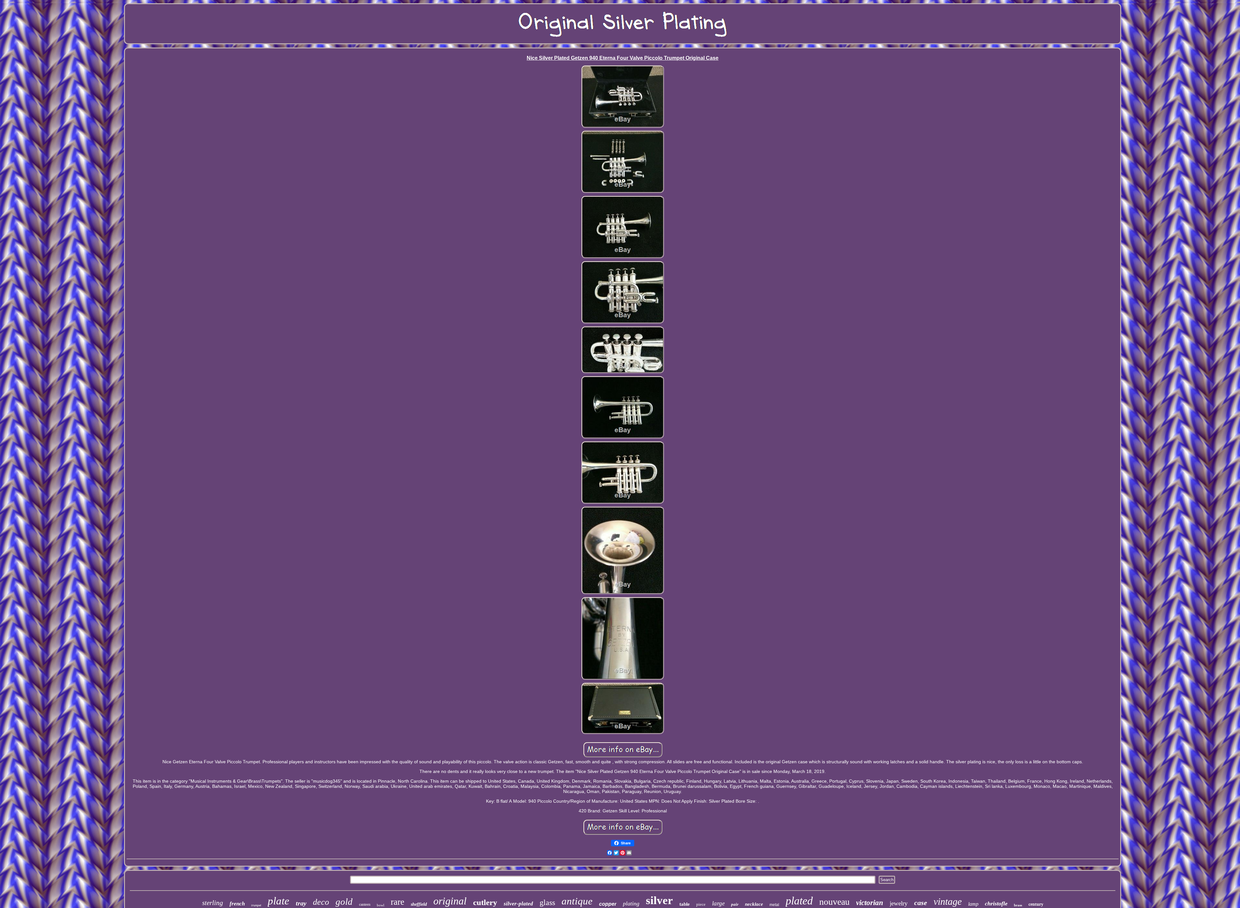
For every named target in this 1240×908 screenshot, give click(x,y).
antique (577, 901)
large (718, 903)
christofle (996, 903)
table (684, 904)
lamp (973, 904)
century (1035, 904)
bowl (380, 905)
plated (799, 901)
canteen (364, 904)
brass (1018, 905)
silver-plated (518, 904)
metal (774, 905)
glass (547, 902)
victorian (869, 903)
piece (701, 904)
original (450, 901)
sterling (212, 903)
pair (735, 904)
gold (344, 901)
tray (301, 903)
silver (659, 900)
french (237, 904)
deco (321, 902)
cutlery (485, 902)
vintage (948, 901)
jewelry (899, 903)
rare (397, 902)
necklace (754, 904)
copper (607, 904)
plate (278, 901)
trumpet (256, 905)
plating (631, 903)
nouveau (834, 902)
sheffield (419, 904)
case (920, 903)
